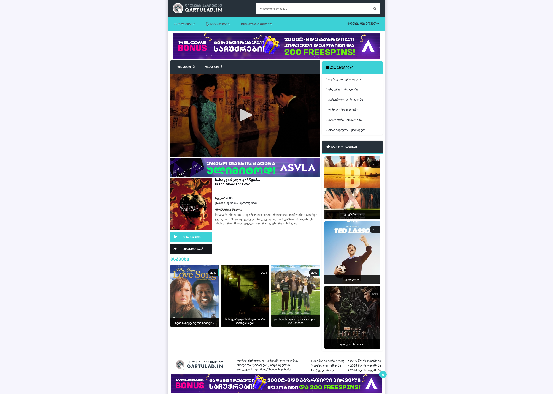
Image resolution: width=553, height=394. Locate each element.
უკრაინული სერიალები (345, 99)
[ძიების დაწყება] (374, 8)
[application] (245, 115)
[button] (245, 115)
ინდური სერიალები (342, 89)
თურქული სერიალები (344, 79)
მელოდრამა (248, 203)
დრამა (232, 203)
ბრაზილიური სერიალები (346, 130)
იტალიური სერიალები (344, 119)
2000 (229, 198)
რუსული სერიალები (342, 109)
